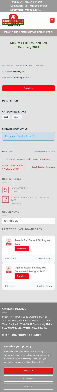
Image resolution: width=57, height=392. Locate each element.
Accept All (28, 371)
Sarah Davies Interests (43, 167)
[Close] (54, 344)
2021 (6, 117)
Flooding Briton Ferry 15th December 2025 (30, 199)
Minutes (17, 117)
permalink (46, 159)
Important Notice (19, 188)
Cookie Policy (38, 362)
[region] (28, 367)
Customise (28, 378)
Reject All (28, 386)
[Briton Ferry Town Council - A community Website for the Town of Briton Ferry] (24, 20)
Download (28, 88)
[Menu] (52, 20)
